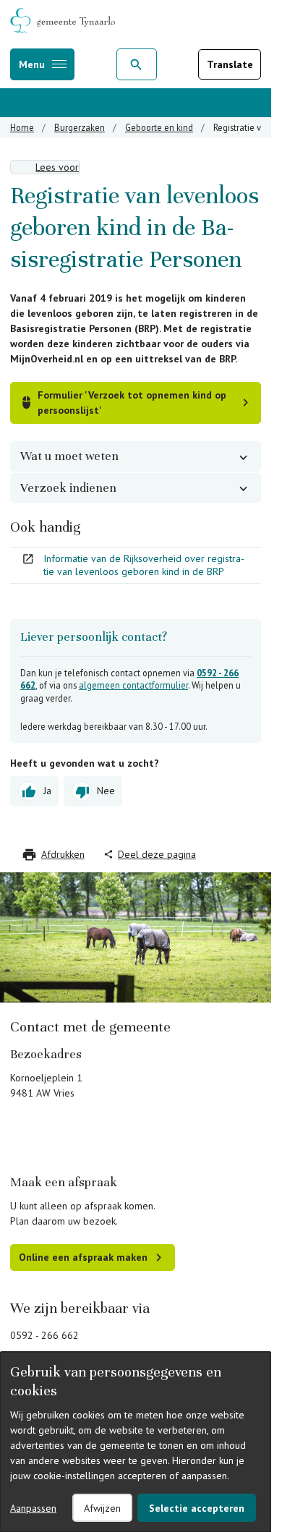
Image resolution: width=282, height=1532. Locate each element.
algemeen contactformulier (133, 685)
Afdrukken (63, 854)
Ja (47, 789)
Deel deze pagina (157, 854)
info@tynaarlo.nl (46, 1350)
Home (22, 127)
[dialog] (135, 1442)
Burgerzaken (79, 127)
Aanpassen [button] (33, 1508)
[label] (45, 167)
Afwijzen (102, 1508)
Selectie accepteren (196, 1508)
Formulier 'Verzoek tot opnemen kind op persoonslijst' (132, 402)
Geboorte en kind (159, 127)
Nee (106, 789)
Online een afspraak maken (83, 1257)
